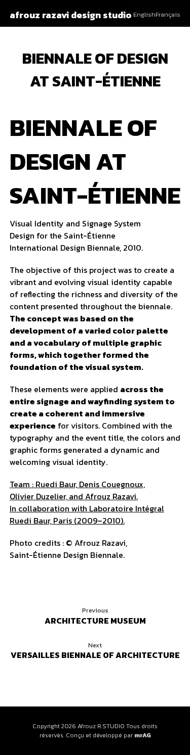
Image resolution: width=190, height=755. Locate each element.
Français (168, 14)
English (144, 14)
